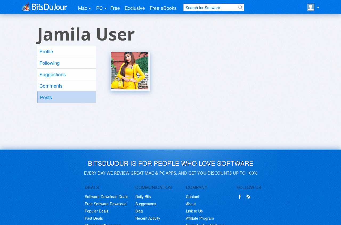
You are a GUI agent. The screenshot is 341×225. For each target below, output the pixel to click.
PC (99, 7)
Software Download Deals (106, 196)
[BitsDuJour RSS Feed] (249, 196)
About (191, 203)
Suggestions (52, 74)
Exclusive (135, 7)
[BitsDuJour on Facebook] (241, 196)
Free (115, 7)
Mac (82, 7)
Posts (46, 97)
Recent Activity (147, 218)
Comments (51, 85)
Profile (46, 51)
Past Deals (94, 218)
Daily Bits (143, 196)
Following (49, 62)
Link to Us (194, 211)
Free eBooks (163, 7)
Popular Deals (96, 211)
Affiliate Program (200, 218)
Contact (192, 196)
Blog (139, 211)
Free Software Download (106, 203)
